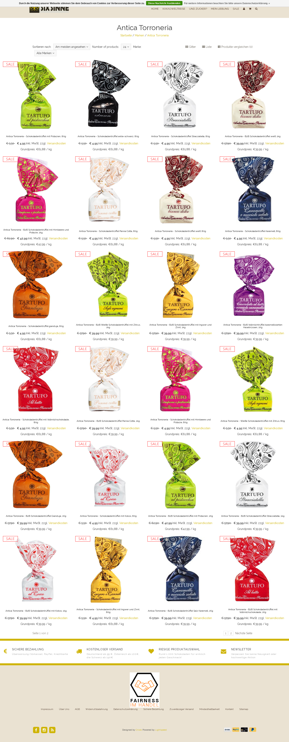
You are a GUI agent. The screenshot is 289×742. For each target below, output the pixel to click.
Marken (139, 35)
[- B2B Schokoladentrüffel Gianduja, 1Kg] (36, 486)
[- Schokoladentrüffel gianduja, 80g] (36, 296)
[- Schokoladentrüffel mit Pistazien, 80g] (36, 106)
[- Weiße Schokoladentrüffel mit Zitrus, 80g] (253, 391)
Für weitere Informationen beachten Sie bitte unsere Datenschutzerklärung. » (227, 3)
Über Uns (64, 709)
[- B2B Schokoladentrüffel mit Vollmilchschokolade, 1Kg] (253, 580)
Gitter (192, 46)
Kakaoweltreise (174, 8)
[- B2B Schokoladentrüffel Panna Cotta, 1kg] (108, 391)
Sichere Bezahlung (153, 709)
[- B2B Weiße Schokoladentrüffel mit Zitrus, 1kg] (108, 296)
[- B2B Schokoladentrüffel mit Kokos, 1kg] (36, 580)
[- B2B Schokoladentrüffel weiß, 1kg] (253, 106)
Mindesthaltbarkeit (209, 709)
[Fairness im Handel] (144, 689)
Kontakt (229, 709)
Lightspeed (161, 730)
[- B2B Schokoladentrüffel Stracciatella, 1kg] (253, 486)
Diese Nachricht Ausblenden (164, 3)
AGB (77, 709)
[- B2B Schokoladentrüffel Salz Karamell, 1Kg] (181, 580)
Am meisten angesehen (70, 46)
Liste (208, 46)
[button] (250, 9)
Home (155, 8)
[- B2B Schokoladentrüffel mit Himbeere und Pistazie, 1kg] (36, 201)
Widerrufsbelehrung (97, 709)
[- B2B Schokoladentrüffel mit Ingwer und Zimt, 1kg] (181, 296)
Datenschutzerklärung (125, 709)
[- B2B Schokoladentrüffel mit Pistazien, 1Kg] (181, 486)
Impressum (47, 709)
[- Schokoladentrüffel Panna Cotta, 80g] (108, 201)
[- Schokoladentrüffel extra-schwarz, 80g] (108, 106)
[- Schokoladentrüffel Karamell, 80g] (253, 201)
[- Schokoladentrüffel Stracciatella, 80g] (181, 106)
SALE (236, 8)
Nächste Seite (243, 633)
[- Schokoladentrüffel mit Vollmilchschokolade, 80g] (36, 391)
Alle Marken (44, 53)
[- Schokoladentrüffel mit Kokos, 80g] (108, 486)
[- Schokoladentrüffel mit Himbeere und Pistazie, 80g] (181, 391)
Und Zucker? (198, 8)
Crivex (139, 730)
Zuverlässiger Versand (181, 709)
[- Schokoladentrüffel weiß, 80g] (181, 201)
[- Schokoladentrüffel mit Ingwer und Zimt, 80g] (108, 580)
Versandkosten (56, 143)
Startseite (126, 35)
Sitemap (243, 709)
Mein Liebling (220, 8)
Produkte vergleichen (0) (237, 46)
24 (124, 46)
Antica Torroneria (158, 35)
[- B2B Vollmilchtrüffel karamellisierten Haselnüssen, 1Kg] (253, 296)
